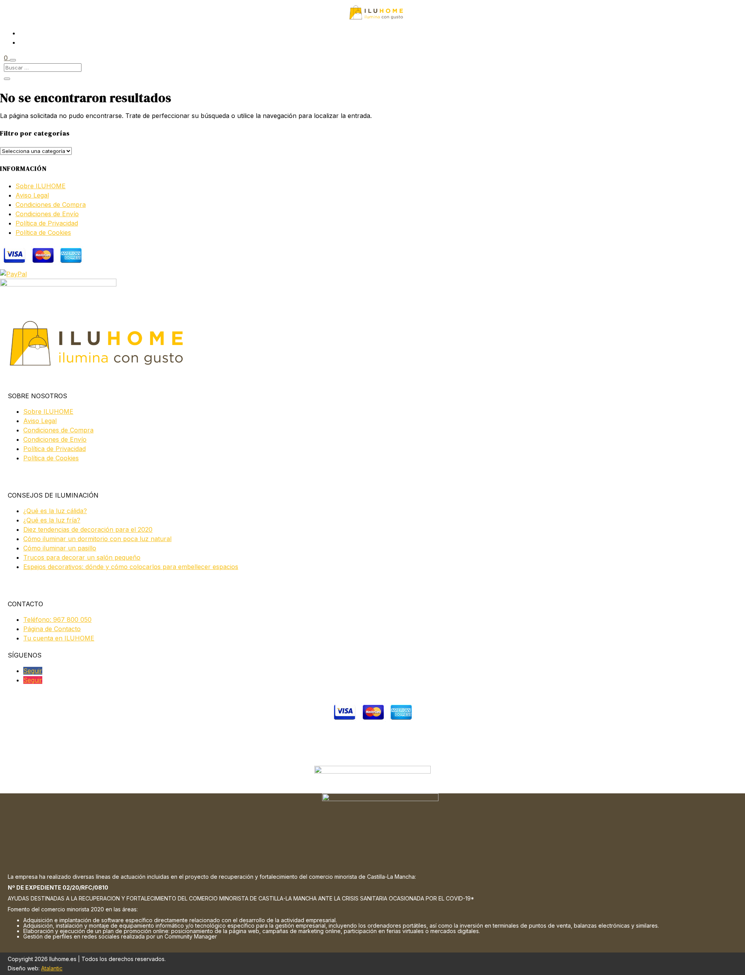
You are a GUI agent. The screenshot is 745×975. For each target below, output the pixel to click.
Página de (52, 629)
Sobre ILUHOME (41, 186)
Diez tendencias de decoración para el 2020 (87, 529)
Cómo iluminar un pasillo (59, 548)
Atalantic (51, 968)
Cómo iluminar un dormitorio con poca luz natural (97, 539)
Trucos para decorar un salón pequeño (81, 557)
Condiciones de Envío (47, 214)
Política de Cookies (43, 232)
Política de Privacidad (47, 223)
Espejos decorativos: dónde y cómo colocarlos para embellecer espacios (130, 567)
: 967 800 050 (57, 619)
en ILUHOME (58, 638)
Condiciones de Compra (51, 204)
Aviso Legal (32, 195)
